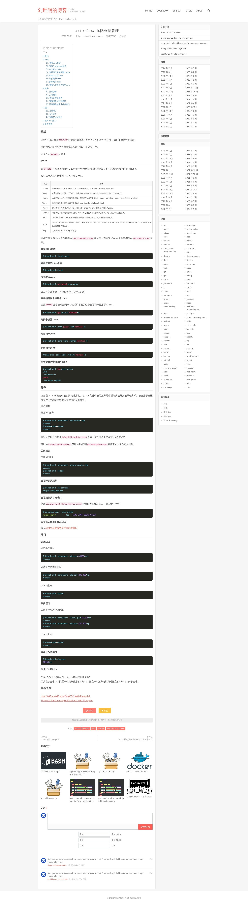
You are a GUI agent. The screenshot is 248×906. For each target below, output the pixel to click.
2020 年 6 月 (166, 119)
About (199, 10)
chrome (190, 244)
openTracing (169, 307)
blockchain (191, 233)
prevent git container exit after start (176, 38)
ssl (188, 344)
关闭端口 (53, 114)
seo (188, 333)
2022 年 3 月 (191, 84)
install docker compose (137, 771)
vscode (190, 368)
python (167, 321)
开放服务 (53, 92)
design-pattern (193, 256)
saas (166, 329)
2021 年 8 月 (191, 95)
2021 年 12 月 (191, 87)
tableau (190, 348)
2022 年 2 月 (166, 87)
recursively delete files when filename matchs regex (184, 43)
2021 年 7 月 (166, 99)
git (165, 272)
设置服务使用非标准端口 (59, 104)
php (165, 313)
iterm (166, 279)
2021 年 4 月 (191, 103)
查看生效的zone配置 (57, 66)
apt (165, 225)
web (165, 372)
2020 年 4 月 (166, 122)
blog (165, 237)
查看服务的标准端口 (57, 101)
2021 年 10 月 (191, 91)
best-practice (192, 229)
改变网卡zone (55, 79)
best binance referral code (58, 879)
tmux (166, 352)
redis (189, 321)
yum (189, 383)
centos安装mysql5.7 (50, 739)
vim (188, 364)
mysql (166, 299)
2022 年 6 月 (166, 80)
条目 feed (168, 412)
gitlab (189, 272)
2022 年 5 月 (191, 80)
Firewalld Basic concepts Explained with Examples (67, 700)
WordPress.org (170, 420)
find (165, 268)
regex (166, 325)
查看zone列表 (55, 63)
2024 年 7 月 (166, 68)
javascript (168, 283)
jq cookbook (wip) (49, 798)
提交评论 (145, 827)
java (188, 279)
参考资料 (49, 124)
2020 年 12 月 (167, 107)
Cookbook (162, 10)
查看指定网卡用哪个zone (59, 72)
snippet (167, 337)
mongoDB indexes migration (173, 48)
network (99, 36)
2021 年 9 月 (166, 95)
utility (166, 364)
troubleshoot (192, 356)
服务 (47, 88)
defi (188, 252)
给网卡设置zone (56, 75)
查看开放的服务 (55, 98)
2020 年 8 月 (166, 115)
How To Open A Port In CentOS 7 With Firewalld (65, 696)
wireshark (168, 379)
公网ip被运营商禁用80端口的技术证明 (136, 739)
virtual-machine (171, 368)
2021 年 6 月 (191, 99)
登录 (166, 408)
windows (190, 375)
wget (166, 375)
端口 (47, 108)
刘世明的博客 (52, 10)
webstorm (191, 372)
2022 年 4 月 (166, 84)
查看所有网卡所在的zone (59, 85)
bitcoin (166, 233)
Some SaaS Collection (171, 32)
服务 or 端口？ (51, 120)
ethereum (191, 264)
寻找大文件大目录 (106, 771)
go (165, 275)
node (189, 303)
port (108, 729)
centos (68, 19)
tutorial (167, 360)
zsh (188, 387)
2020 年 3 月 (191, 122)
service (115, 729)
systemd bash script (50, 771)
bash (166, 229)
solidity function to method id (174, 54)
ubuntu (190, 360)
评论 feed (168, 416)
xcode (166, 383)
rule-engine (192, 325)
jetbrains (190, 283)
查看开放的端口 (55, 117)
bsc (188, 237)
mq (188, 295)
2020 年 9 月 (191, 111)
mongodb (168, 295)
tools (189, 352)
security (190, 329)
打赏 (105, 710)
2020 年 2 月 (166, 126)
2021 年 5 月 (166, 103)
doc (165, 260)
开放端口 (53, 111)
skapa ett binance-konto (57, 865)
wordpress (191, 379)
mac (189, 291)
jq (164, 287)
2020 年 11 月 (191, 107)
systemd (167, 348)
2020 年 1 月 (191, 126)
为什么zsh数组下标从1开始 (139, 796)
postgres (191, 313)
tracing (167, 356)
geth (189, 268)
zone (47, 59)
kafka (189, 287)
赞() (91, 710)
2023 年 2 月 (191, 72)
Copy (149, 256)
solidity (190, 337)
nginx (166, 303)
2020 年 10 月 (167, 111)
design (167, 256)
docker (190, 260)
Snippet (176, 10)
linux (61, 19)
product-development (196, 317)
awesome (191, 225)
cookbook (191, 248)
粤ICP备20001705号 (133, 898)
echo (166, 264)
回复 (83, 865)
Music (188, 10)
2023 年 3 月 (166, 72)
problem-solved (171, 317)
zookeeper (168, 387)
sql (188, 341)
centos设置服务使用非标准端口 (61, 528)
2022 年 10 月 (167, 76)
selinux (167, 333)
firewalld (85, 729)
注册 (166, 404)
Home (148, 10)
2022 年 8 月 (191, 76)
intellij (189, 275)
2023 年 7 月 (191, 68)
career (166, 240)
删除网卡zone (55, 82)
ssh (165, 344)
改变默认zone (55, 69)
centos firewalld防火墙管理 (97, 30)
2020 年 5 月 (191, 119)
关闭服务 (53, 95)
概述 (47, 56)
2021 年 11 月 (167, 91)
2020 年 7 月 (191, 115)
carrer (189, 240)
